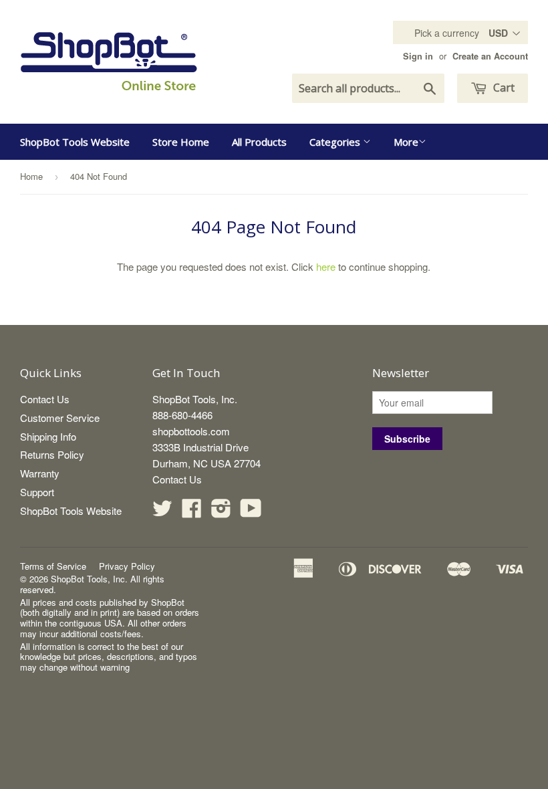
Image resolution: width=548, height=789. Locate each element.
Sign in (418, 56)
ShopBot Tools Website (75, 141)
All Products (259, 141)
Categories (336, 141)
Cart (503, 87)
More (406, 141)
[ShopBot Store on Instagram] (221, 512)
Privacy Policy (127, 566)
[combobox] (368, 88)
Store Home (180, 141)
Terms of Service (53, 566)
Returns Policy (52, 454)
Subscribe (407, 438)
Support (37, 492)
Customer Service (60, 418)
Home (31, 176)
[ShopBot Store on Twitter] (162, 512)
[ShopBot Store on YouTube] (251, 512)
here (325, 266)
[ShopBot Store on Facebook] (192, 512)
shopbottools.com (191, 431)
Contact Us (45, 399)
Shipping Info (48, 436)
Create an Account (490, 56)
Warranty (39, 473)
